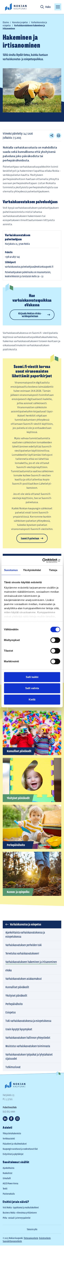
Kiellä (32, 699)
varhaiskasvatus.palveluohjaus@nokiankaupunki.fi (29, 266)
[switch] (55, 640)
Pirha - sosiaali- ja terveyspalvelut (16, 1217)
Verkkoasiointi (9, 1138)
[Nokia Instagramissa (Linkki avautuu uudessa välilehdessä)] (17, 1118)
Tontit (5, 1188)
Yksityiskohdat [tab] (32, 570)
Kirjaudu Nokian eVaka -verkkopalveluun (30, 315)
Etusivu (6, 22)
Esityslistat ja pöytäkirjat (13, 1154)
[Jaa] (51, 135)
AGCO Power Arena (10, 1183)
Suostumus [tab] (11, 570)
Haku (48, 7)
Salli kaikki (32, 677)
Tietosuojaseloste (31, 1238)
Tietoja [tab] (53, 570)
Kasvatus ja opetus (20, 22)
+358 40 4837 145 (12, 256)
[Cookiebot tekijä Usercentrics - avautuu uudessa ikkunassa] (45, 560)
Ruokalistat (7, 1173)
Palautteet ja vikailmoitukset (15, 1143)
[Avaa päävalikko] (57, 6)
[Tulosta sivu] (58, 135)
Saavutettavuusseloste (12, 1241)
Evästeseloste (45, 1238)
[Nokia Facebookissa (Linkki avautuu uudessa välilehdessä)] (11, 1118)
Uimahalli (7, 1178)
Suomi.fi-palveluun (30, 538)
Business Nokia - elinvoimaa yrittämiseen (20, 1212)
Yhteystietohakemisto (12, 1133)
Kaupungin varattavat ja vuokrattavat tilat (20, 1148)
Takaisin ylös (32, 1229)
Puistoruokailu (9, 1193)
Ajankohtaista (8, 1168)
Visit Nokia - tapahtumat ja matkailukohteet (21, 1207)
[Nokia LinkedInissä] (5, 1118)
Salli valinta (32, 688)
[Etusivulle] (16, 7)
